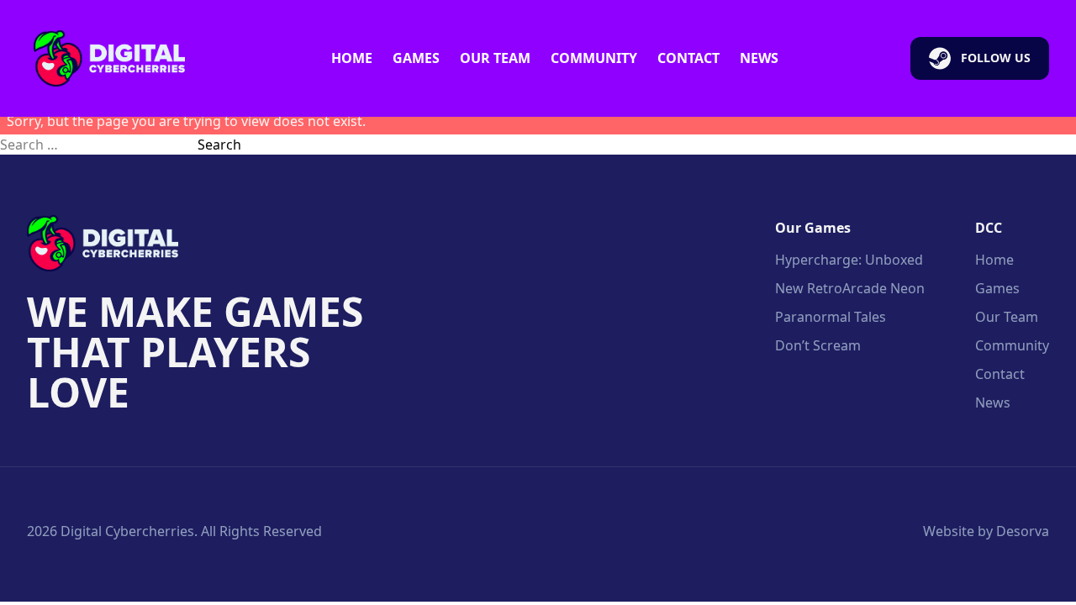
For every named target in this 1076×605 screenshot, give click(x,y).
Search (219, 144)
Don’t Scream (818, 345)
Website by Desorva (986, 531)
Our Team (495, 58)
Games (416, 58)
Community (594, 58)
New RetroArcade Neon (850, 288)
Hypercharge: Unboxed (849, 259)
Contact (688, 58)
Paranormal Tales (830, 317)
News (759, 58)
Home (351, 58)
